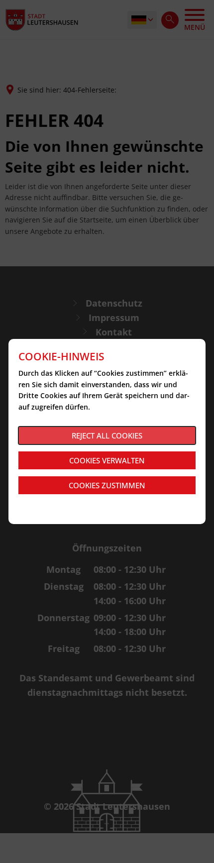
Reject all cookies (107, 435)
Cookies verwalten (107, 460)
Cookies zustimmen (107, 485)
